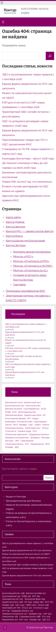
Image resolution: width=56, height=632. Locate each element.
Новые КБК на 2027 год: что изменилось (27, 181)
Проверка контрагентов (17, 437)
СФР (17, 441)
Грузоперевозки (31, 409)
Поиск (49, 477)
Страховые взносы (14, 444)
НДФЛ (38, 425)
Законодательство (27, 412)
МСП (15, 425)
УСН (27, 444)
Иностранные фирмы (15, 418)
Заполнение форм (14, 415)
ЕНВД (8, 412)
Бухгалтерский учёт (14, 405)
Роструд (9, 441)
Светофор (19, 284)
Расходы (45, 437)
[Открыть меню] (2, 3)
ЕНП (14, 412)
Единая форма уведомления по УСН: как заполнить (26, 550)
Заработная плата (32, 415)
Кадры (35, 418)
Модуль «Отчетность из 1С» (30, 270)
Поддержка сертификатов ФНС (25, 290)
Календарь (10, 421)
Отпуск (45, 428)
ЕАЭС (43, 409)
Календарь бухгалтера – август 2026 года (28, 158)
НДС (31, 425)
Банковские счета (14, 402)
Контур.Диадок (15, 222)
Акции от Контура (16, 496)
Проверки (35, 437)
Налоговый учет (32, 428)
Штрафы (9, 447)
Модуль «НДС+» (23, 256)
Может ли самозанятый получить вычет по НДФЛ (26, 554)
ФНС (47, 444)
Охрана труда (24, 431)
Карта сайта (13, 217)
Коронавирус (40, 421)
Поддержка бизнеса (39, 434)
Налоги (45, 425)
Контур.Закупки (15, 226)
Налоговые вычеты (14, 428)
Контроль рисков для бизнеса (32, 251)
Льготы (8, 425)
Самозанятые (26, 441)
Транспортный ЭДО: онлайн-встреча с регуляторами (27, 565)
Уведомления (37, 444)
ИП (44, 415)
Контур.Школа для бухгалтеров (25, 240)
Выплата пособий (13, 409)
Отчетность (10, 431)
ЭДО (16, 447)
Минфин (23, 425)
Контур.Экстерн (16, 245)
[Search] (50, 56)
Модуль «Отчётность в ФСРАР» (33, 265)
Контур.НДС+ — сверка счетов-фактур (30, 231)
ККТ (29, 418)
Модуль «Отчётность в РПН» (31, 261)
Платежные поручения (16, 434)
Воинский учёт (33, 405)
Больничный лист (32, 402)
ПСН (35, 431)
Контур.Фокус (14, 235)
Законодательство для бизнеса (23, 500)
